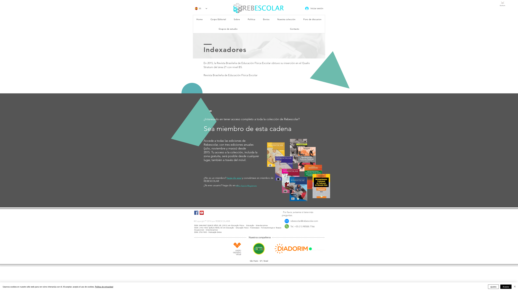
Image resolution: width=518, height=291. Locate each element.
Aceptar (506, 286)
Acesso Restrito (317, 249)
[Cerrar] (514, 287)
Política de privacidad (104, 286)
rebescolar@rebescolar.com (304, 221)
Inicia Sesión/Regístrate (246, 186)
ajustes (493, 286)
